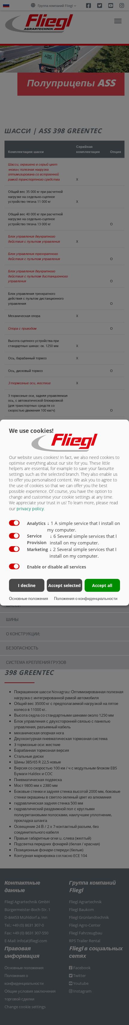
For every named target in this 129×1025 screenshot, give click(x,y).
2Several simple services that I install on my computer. (83, 552)
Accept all (102, 585)
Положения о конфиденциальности (85, 598)
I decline (26, 585)
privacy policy (30, 508)
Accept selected (64, 585)
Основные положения (28, 598)
